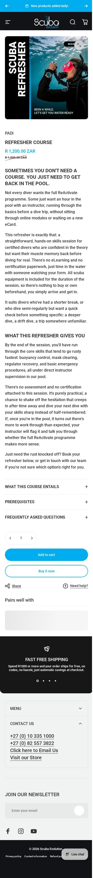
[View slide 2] (42, 702)
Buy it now (45, 593)
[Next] (86, 6)
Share (16, 608)
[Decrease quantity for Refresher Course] (10, 560)
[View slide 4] (54, 702)
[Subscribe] (75, 832)
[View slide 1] (36, 702)
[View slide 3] (48, 702)
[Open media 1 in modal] (79, 45)
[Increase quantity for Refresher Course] (32, 560)
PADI (9, 133)
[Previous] (6, 6)
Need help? (75, 608)
